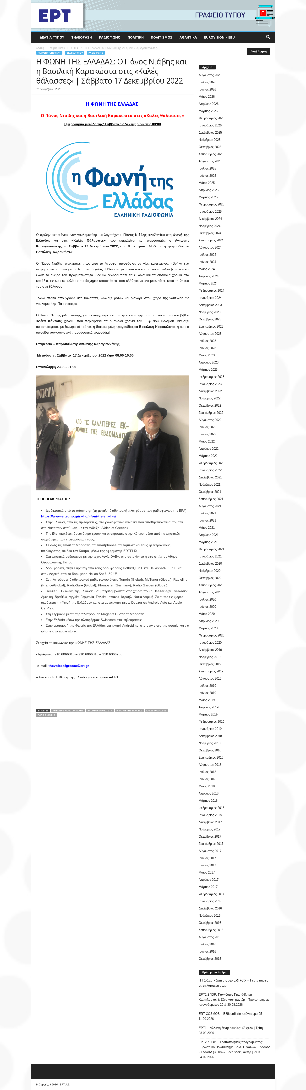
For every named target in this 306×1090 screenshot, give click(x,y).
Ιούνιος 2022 (207, 434)
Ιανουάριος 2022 (210, 470)
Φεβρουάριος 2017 (211, 894)
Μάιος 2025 (207, 183)
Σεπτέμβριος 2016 (211, 930)
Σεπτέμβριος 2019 (211, 671)
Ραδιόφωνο (109, 37)
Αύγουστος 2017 (210, 851)
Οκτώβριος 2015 (210, 958)
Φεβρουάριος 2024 (211, 290)
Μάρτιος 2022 (208, 456)
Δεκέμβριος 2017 (210, 822)
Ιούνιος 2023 (207, 348)
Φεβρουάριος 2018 (211, 808)
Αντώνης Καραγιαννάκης (68, 710)
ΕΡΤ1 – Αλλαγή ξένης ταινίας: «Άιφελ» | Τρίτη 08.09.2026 (231, 1030)
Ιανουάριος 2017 (210, 901)
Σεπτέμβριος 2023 (211, 326)
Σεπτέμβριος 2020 (211, 585)
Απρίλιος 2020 (209, 621)
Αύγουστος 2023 (210, 333)
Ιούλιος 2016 (207, 944)
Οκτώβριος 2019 (210, 664)
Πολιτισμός (161, 37)
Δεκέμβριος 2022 (210, 391)
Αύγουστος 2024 (210, 247)
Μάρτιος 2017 (208, 887)
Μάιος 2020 (207, 614)
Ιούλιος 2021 (207, 513)
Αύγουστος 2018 (210, 764)
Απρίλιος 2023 (209, 362)
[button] (268, 37)
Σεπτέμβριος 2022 (211, 412)
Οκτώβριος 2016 (210, 923)
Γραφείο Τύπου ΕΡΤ (49, 52)
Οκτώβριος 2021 (210, 492)
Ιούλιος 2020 (207, 599)
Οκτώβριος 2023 (210, 319)
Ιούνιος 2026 (207, 89)
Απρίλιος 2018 (209, 793)
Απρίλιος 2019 (209, 707)
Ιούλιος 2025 (207, 168)
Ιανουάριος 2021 (210, 556)
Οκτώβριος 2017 (210, 836)
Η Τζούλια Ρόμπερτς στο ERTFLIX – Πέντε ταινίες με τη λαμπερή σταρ (233, 983)
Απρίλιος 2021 (209, 535)
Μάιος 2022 (207, 441)
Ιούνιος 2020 (207, 606)
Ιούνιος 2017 (207, 865)
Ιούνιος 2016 (207, 951)
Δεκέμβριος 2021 (210, 477)
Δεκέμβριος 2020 (210, 563)
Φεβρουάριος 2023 (211, 377)
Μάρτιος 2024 (208, 283)
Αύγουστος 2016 (210, 937)
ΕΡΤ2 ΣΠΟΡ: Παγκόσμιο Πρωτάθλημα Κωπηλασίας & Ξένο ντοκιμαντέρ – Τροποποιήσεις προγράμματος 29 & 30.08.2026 (234, 999)
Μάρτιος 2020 (208, 628)
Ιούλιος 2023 (207, 341)
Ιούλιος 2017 (207, 858)
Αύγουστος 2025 (210, 161)
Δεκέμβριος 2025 (210, 132)
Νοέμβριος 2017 (209, 829)
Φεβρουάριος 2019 (211, 721)
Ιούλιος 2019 (207, 685)
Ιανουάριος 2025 (210, 211)
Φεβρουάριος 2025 (211, 204)
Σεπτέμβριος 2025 (211, 154)
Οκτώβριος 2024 (210, 233)
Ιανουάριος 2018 (210, 815)
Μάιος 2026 (207, 96)
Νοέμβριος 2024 (209, 226)
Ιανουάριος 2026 (210, 125)
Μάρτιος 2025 (208, 197)
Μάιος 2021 (207, 527)
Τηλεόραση (81, 37)
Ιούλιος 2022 (207, 427)
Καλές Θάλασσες (156, 710)
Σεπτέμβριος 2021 (211, 499)
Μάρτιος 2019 (208, 714)
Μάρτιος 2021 (208, 542)
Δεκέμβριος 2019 (210, 650)
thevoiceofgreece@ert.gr (69, 666)
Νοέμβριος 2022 (209, 398)
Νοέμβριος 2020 (209, 571)
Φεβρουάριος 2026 (211, 118)
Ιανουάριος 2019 (210, 729)
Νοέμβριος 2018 (209, 743)
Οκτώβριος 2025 (210, 147)
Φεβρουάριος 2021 (211, 549)
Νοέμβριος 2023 (209, 312)
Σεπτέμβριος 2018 (211, 757)
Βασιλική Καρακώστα (99, 710)
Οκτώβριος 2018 (210, 750)
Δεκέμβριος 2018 (210, 736)
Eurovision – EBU (219, 37)
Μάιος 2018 (207, 786)
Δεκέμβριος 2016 (210, 908)
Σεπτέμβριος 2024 (211, 240)
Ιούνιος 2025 (207, 175)
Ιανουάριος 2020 (210, 642)
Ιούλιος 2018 (207, 772)
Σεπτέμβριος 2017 (211, 844)
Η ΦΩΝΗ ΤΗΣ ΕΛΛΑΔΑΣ (129, 710)
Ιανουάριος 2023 (210, 384)
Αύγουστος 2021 (210, 506)
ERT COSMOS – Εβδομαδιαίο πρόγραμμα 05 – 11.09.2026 (232, 1016)
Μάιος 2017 (207, 872)
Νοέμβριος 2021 (209, 484)
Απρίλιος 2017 (209, 879)
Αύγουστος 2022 (210, 420)
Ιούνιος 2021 (207, 520)
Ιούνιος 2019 (207, 693)
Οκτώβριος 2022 (210, 405)
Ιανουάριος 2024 (210, 298)
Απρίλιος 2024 (209, 276)
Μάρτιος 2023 (208, 369)
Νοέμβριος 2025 (209, 140)
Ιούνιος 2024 (207, 262)
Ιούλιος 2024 (207, 254)
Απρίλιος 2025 (209, 190)
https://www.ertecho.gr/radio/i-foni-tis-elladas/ (78, 516)
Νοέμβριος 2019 (209, 657)
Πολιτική (136, 37)
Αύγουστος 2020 (210, 592)
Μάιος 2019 (207, 700)
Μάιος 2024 (207, 269)
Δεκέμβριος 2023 (210, 305)
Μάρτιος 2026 (208, 111)
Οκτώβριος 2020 (210, 578)
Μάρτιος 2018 (208, 800)
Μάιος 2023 (207, 355)
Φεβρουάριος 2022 (211, 463)
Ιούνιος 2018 (207, 779)
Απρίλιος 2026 (209, 104)
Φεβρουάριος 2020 (211, 635)
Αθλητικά (188, 37)
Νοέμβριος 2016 (209, 915)
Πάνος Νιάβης (46, 714)
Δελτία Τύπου (52, 37)
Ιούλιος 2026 (207, 82)
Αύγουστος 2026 (210, 75)
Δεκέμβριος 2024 (210, 219)
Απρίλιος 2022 (209, 448)
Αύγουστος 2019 (210, 678)
